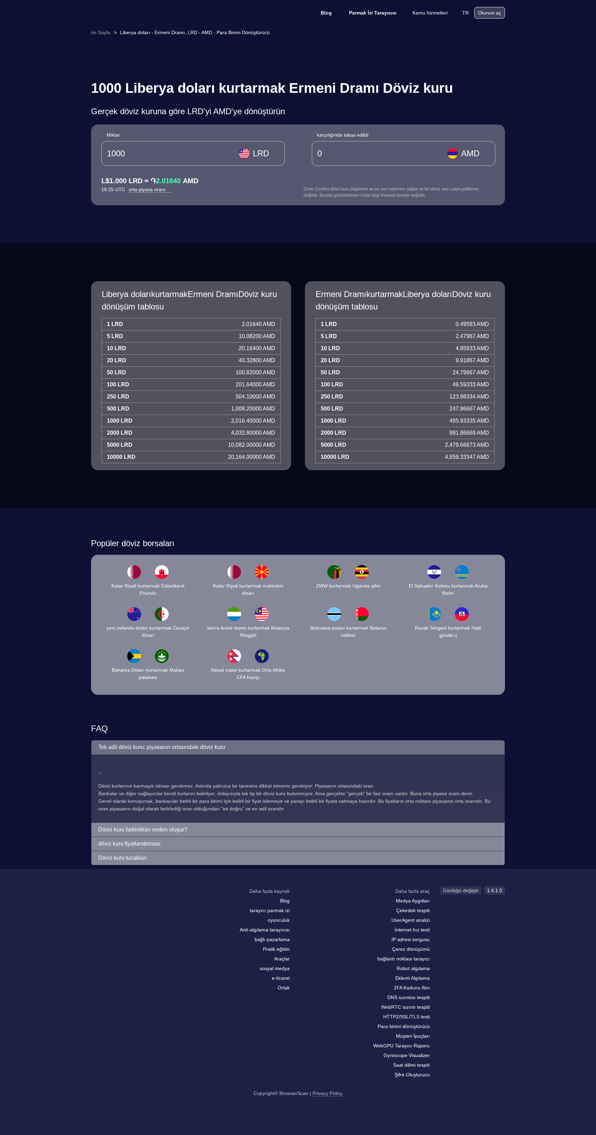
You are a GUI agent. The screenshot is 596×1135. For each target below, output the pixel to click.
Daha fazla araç (412, 891)
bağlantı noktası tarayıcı (403, 958)
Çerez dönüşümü (411, 949)
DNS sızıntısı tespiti (408, 997)
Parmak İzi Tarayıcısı (373, 13)
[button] (298, 747)
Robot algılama (413, 968)
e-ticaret (281, 978)
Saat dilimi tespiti (411, 1065)
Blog (326, 13)
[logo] (125, 13)
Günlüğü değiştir (461, 890)
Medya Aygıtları (413, 901)
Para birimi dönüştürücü (404, 1026)
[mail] (99, 904)
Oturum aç (489, 13)
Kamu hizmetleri (430, 13)
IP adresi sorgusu (410, 939)
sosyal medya (275, 968)
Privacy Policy (327, 1093)
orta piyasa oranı (148, 189)
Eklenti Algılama (412, 978)
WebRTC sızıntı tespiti (405, 1007)
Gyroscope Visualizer (407, 1055)
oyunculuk (279, 920)
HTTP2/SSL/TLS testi (406, 1016)
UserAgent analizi (410, 920)
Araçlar (282, 958)
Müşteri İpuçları (413, 1036)
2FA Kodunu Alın (412, 987)
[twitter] (127, 904)
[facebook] (113, 904)
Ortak (284, 987)
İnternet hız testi (412, 929)
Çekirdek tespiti (413, 910)
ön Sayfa (100, 32)
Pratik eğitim (276, 949)
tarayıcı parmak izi (270, 910)
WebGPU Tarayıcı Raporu (401, 1045)
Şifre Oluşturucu (412, 1074)
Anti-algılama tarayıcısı (265, 929)
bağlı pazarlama (272, 939)
